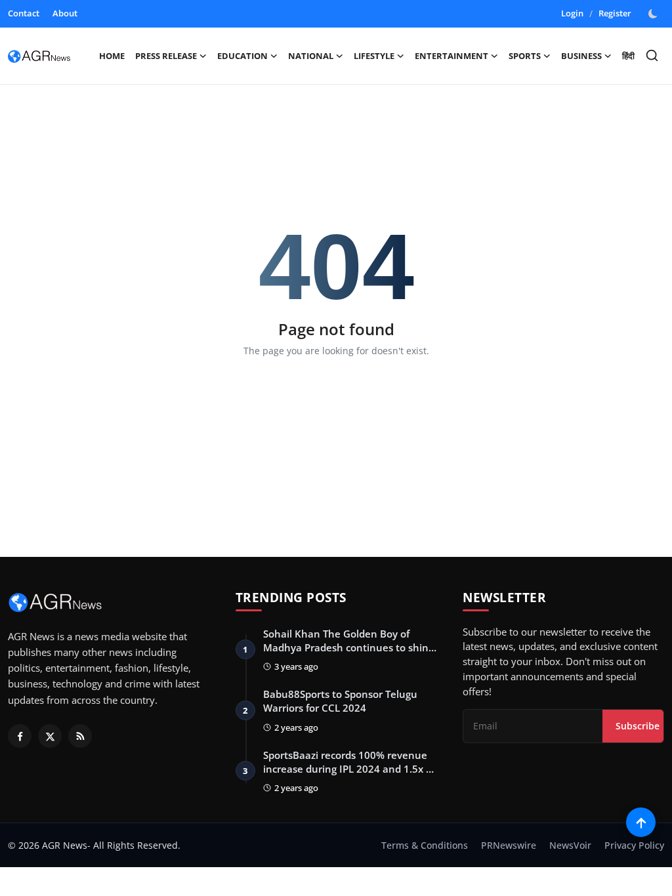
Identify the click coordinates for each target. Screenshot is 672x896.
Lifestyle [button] (374, 56)
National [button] (310, 56)
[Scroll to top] (641, 822)
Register (614, 13)
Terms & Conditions (424, 845)
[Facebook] (20, 736)
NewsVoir (570, 845)
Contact (23, 13)
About (64, 13)
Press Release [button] (166, 56)
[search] (652, 55)
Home (112, 56)
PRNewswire (508, 845)
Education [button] (242, 56)
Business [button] (581, 56)
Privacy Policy (634, 845)
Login (572, 13)
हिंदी (628, 56)
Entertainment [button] (451, 56)
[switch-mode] (654, 13)
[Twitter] (50, 736)
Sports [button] (525, 56)
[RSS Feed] (80, 736)
